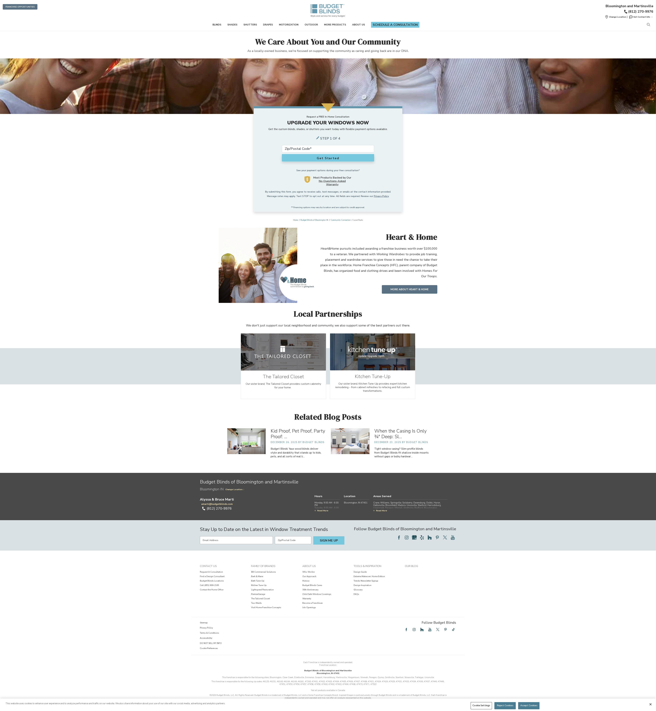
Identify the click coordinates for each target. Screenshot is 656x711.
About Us (358, 24)
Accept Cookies (528, 705)
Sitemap (204, 622)
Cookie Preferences (209, 648)
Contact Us (208, 566)
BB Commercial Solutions (263, 572)
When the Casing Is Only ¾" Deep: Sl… (400, 434)
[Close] (650, 704)
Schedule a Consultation (395, 25)
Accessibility (206, 638)
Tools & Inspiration (367, 566)
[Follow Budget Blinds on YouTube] (452, 537)
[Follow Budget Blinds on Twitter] (445, 537)
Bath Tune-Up (257, 580)
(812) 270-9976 (640, 11)
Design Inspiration (362, 585)
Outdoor (311, 24)
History (305, 580)
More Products (335, 24)
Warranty (306, 598)
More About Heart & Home (410, 289)
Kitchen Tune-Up (259, 585)
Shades (232, 24)
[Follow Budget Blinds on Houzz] (429, 537)
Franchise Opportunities (20, 6)
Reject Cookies (505, 705)
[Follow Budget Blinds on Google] (414, 537)
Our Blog (411, 566)
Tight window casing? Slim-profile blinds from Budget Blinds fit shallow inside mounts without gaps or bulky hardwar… (401, 452)
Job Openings (309, 607)
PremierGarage (258, 594)
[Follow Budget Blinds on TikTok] (453, 629)
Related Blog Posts (328, 416)
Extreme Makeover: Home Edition (369, 576)
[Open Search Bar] (648, 25)
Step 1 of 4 (330, 138)
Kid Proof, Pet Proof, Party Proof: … (298, 434)
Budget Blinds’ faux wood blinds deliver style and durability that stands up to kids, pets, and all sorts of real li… (296, 452)
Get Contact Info (641, 17)
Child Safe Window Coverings (316, 594)
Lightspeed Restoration (262, 589)
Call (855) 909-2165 (209, 585)
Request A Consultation (211, 572)
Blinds (217, 24)
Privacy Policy (381, 196)
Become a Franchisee (312, 603)
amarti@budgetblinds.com (217, 504)
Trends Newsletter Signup (366, 580)
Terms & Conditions (209, 633)
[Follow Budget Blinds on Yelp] (422, 537)
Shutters (250, 24)
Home (295, 220)
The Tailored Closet (260, 598)
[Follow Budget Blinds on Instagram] (406, 537)
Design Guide (360, 572)
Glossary (358, 589)
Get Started (328, 158)
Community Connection (341, 220)
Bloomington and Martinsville (629, 6)
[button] (615, 17)
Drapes (268, 24)
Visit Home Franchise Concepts (266, 607)
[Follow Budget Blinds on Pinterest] (437, 537)
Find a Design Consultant (212, 576)
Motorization (288, 24)
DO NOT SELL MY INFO (211, 643)
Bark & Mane (257, 576)
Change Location (233, 489)
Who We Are (308, 572)
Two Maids (256, 603)
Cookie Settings (481, 705)
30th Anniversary (310, 589)
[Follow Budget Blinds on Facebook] (398, 537)
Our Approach (309, 576)
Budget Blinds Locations (212, 580)
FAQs (356, 594)
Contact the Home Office (211, 589)
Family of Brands (263, 566)
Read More (322, 510)
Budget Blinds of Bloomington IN (314, 220)
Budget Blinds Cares (312, 585)
